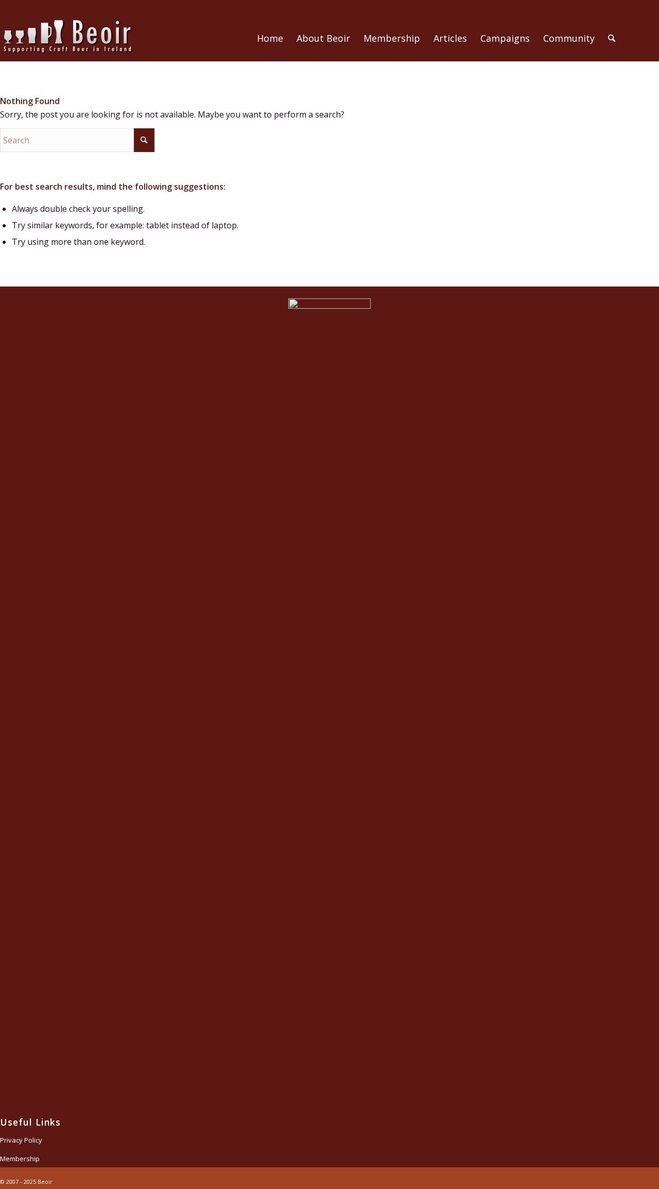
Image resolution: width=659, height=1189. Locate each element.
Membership (20, 1158)
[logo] (67, 50)
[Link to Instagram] (651, 45)
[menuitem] (270, 38)
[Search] (611, 38)
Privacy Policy (21, 1140)
